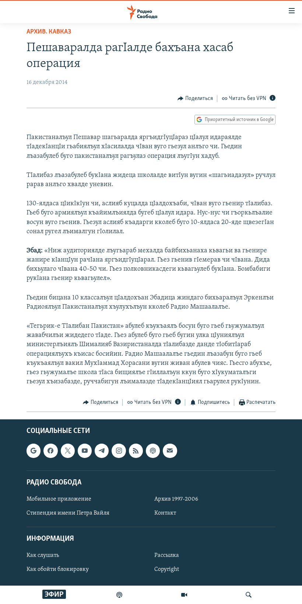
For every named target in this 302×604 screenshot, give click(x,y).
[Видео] (184, 595)
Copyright (166, 569)
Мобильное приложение (59, 499)
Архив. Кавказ (49, 32)
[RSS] (136, 451)
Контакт (165, 513)
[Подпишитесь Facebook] (50, 451)
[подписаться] (170, 451)
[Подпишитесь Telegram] (102, 451)
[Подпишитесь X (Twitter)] (68, 451)
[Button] (195, 98)
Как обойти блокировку (58, 569)
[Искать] (249, 595)
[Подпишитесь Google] (34, 451)
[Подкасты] (153, 451)
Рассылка (166, 555)
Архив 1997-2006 (176, 499)
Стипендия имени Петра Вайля (68, 513)
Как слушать (43, 555)
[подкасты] (119, 595)
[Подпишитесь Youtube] (85, 451)
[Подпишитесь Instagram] (119, 451)
